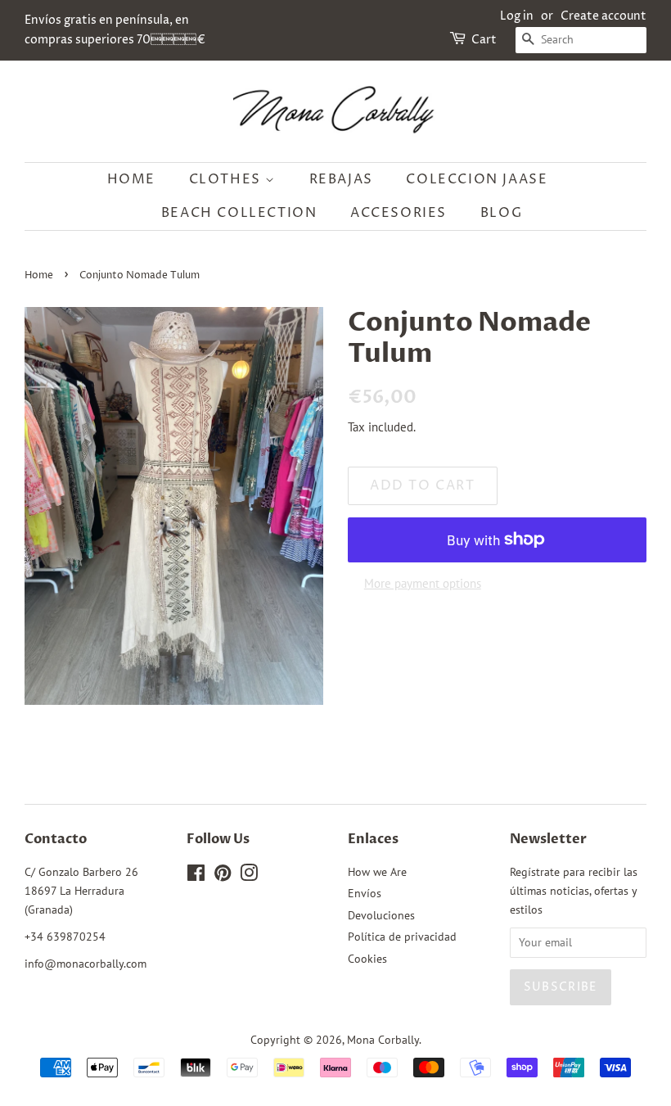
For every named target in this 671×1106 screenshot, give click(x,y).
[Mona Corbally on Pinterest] (223, 876)
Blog (501, 213)
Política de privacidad (402, 936)
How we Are (377, 871)
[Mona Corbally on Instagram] (249, 876)
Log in (517, 16)
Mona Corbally (383, 1039)
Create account (603, 16)
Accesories (398, 213)
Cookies (367, 958)
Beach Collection (239, 213)
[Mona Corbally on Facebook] (196, 876)
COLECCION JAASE (476, 179)
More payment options (422, 583)
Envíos (364, 893)
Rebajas (341, 179)
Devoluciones (381, 915)
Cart (484, 39)
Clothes (227, 179)
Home (131, 179)
